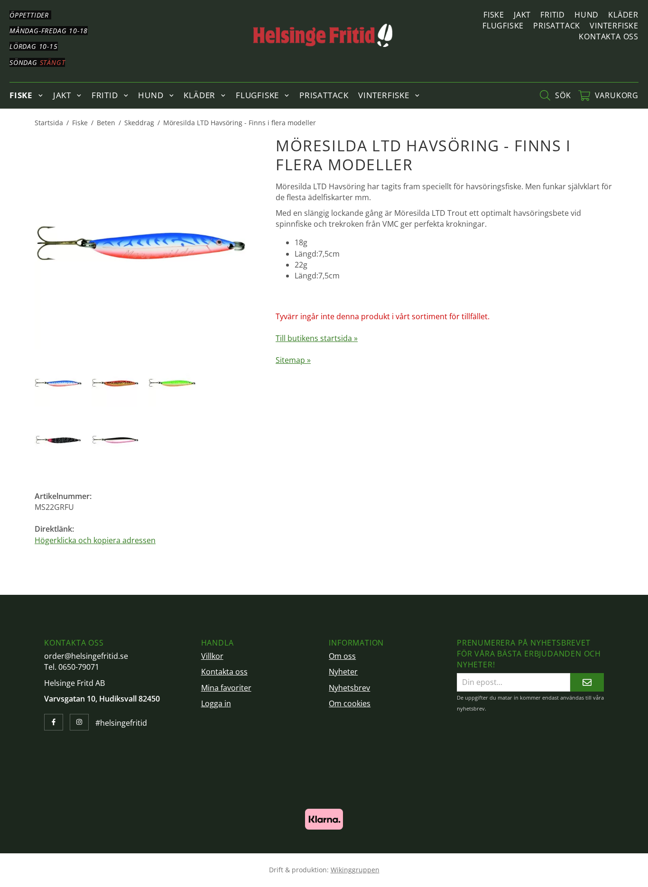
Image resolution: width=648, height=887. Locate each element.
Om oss (342, 656)
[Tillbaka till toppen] (600, 874)
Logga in (216, 703)
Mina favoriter (226, 688)
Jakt (522, 14)
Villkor (212, 656)
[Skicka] (587, 682)
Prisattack (556, 25)
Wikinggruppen (355, 869)
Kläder (623, 14)
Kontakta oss (609, 36)
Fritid (552, 14)
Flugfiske (503, 25)
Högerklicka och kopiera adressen (95, 540)
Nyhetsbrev (349, 688)
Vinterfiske (614, 25)
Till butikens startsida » (317, 338)
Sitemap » (293, 360)
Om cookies (349, 703)
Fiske (493, 14)
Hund (586, 14)
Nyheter (343, 671)
